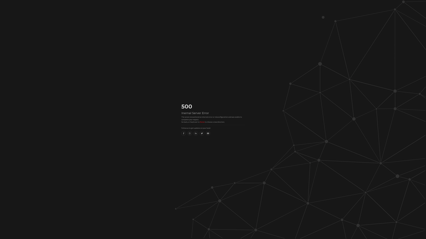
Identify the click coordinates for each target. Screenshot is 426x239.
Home (202, 122)
